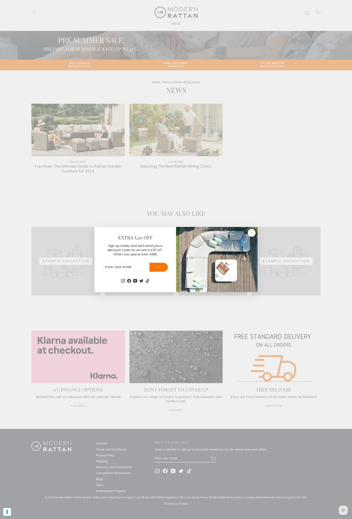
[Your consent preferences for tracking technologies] (7, 512)
